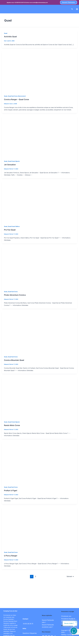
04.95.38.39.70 (28, 624)
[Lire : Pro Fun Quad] (39, 202)
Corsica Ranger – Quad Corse (16, 99)
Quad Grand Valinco (14, 226)
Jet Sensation (10, 165)
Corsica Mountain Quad (14, 360)
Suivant (70, 576)
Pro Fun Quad (10, 230)
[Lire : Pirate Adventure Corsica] (39, 267)
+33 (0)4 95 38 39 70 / (19, 2)
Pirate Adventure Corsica (15, 295)
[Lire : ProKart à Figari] (39, 463)
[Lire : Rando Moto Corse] (39, 397)
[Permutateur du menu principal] (77, 9)
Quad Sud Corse (13, 291)
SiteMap (63, 634)
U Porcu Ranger (10, 556)
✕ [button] (76, 622)
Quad (5, 33)
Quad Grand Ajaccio (14, 161)
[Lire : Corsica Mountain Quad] (39, 332)
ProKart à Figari (10, 490)
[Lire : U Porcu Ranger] (39, 528)
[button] (68, 2)
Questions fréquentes (30, 633)
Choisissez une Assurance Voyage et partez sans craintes (68, 618)
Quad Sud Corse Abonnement (17, 96)
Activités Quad (10, 36)
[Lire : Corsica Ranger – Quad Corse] (39, 71)
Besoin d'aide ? (69, 623)
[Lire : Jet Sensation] (39, 137)
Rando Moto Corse (12, 425)
